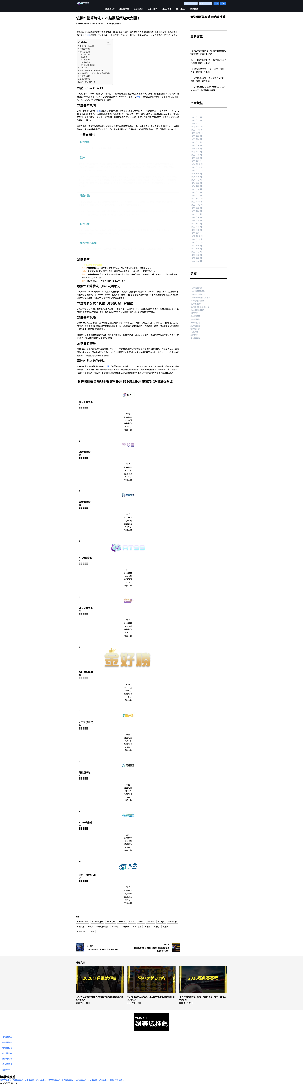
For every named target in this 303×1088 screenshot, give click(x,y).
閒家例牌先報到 (89, 65)
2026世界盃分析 (197, 288)
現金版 (115, 927)
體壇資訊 (194, 9)
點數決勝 (87, 62)
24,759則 (128, 893)
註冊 (223, 3)
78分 (128, 784)
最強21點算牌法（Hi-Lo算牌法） (92, 70)
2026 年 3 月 (196, 117)
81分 (128, 684)
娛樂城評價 (166, 9)
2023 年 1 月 (196, 233)
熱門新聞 (194, 335)
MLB (131, 922)
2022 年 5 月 (196, 258)
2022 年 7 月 (196, 252)
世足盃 (161, 922)
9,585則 (128, 626)
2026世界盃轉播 (197, 291)
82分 (128, 835)
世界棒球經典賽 (197, 310)
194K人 (128, 900)
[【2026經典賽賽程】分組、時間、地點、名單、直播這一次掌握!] (203, 979)
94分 (128, 570)
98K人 (128, 426)
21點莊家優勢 (85, 79)
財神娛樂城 (85, 772)
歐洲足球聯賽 (102, 927)
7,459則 (128, 690)
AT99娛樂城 (85, 557)
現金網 (126, 927)
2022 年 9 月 (196, 245)
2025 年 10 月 (196, 133)
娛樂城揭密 (138, 9)
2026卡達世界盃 (197, 294)
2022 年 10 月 (196, 242)
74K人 (128, 697)
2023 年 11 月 (196, 202)
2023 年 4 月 (196, 224)
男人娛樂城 (181, 9)
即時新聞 (194, 313)
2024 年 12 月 (196, 164)
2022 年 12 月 (196, 236)
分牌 (107, 366)
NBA (140, 922)
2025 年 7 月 (196, 142)
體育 (91, 931)
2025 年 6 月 (196, 145)
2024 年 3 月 (196, 192)
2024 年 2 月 (196, 195)
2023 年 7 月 (196, 214)
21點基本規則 (85, 49)
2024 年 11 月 (196, 167)
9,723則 (128, 470)
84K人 (128, 847)
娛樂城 (87, 35)
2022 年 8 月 (196, 249)
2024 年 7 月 (196, 180)
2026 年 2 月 (196, 120)
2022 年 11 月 (196, 239)
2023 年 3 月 (196, 227)
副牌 (138, 97)
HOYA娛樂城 (86, 722)
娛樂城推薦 (110, 9)
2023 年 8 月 (196, 211)
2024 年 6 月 (196, 183)
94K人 (128, 527)
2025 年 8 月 (196, 139)
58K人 (128, 797)
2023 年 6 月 (196, 217)
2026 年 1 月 (196, 123)
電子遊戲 (81, 931)
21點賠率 (83, 68)
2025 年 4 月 (196, 152)
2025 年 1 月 (196, 161)
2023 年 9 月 (196, 208)
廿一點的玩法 (85, 52)
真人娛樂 (137, 927)
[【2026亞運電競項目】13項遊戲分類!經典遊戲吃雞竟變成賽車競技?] (100, 979)
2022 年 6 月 (196, 255)
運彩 (165, 927)
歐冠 (90, 927)
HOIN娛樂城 (85, 822)
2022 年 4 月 (196, 261)
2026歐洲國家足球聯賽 (200, 297)
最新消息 (118, 24)
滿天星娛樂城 (86, 608)
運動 (156, 927)
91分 (128, 414)
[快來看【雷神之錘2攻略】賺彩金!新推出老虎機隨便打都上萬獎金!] (151, 979)
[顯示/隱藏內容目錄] (107, 43)
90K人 (128, 632)
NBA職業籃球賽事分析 (199, 307)
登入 (216, 3)
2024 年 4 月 (196, 189)
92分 (128, 887)
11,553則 (128, 420)
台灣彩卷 (172, 922)
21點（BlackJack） (87, 46)
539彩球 (111, 922)
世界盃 (150, 922)
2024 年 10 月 (196, 170)
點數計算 (87, 54)
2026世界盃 (82, 922)
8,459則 (128, 841)
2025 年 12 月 (196, 127)
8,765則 (128, 741)
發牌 (85, 57)
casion (122, 922)
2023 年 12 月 (196, 198)
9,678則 (128, 791)
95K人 (128, 476)
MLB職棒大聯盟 (197, 300)
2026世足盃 (97, 922)
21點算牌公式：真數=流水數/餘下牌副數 (95, 73)
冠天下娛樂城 (86, 402)
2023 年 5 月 (196, 220)
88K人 (128, 747)
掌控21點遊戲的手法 (87, 82)
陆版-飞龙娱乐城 (87, 875)
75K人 (128, 582)
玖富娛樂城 (85, 452)
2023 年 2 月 (196, 230)
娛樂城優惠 (124, 9)
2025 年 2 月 (196, 158)
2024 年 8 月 (196, 177)
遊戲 (147, 927)
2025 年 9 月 (196, 136)
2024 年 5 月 (196, 186)
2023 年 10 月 (196, 205)
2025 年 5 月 (196, 148)
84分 (128, 734)
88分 (128, 464)
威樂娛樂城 (85, 502)
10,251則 (128, 520)
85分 (128, 620)
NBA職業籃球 (196, 304)
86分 (128, 514)
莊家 (99, 111)
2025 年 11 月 (196, 130)
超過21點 (87, 60)
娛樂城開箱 (152, 9)
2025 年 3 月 (196, 155)
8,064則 (128, 576)
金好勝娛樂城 (86, 672)
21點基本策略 (85, 76)
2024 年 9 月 (196, 173)
